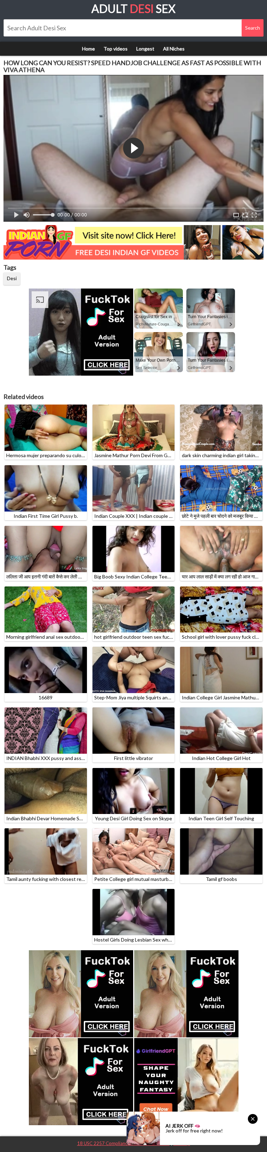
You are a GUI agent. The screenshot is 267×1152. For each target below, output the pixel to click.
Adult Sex (133, 8)
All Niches (174, 49)
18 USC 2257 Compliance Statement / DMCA (123, 1143)
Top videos (116, 49)
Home (88, 49)
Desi (12, 278)
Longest (145, 49)
